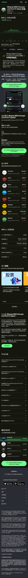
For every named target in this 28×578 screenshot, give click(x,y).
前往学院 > (14, 306)
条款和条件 (13, 551)
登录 (21, 2)
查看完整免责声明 (19, 551)
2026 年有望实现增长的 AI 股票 (11, 287)
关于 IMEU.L (12, 49)
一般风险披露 (4, 557)
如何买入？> (20, 49)
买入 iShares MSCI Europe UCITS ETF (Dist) (14, 85)
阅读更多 (4, 301)
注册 (2, 44)
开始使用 (6, 345)
